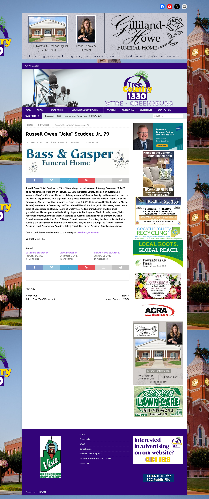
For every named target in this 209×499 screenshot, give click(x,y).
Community (57, 110)
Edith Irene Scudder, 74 (37, 252)
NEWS (40, 110)
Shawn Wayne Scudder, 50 (107, 252)
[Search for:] (168, 116)
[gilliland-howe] (158, 383)
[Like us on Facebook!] (162, 6)
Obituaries (128, 110)
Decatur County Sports (85, 110)
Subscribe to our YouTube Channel (96, 458)
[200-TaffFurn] (158, 194)
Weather (111, 110)
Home (28, 110)
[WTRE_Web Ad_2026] (158, 267)
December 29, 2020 (39, 142)
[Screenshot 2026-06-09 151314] (158, 238)
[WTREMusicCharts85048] (158, 297)
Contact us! (164, 110)
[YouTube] (169, 6)
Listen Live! (146, 110)
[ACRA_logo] (158, 314)
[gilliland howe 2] (104, 57)
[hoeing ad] (158, 223)
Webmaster (58, 142)
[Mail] (184, 6)
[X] (177, 6)
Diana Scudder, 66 (69, 252)
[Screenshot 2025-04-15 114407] (158, 415)
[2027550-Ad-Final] (158, 148)
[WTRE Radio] (104, 105)
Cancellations (86, 449)
